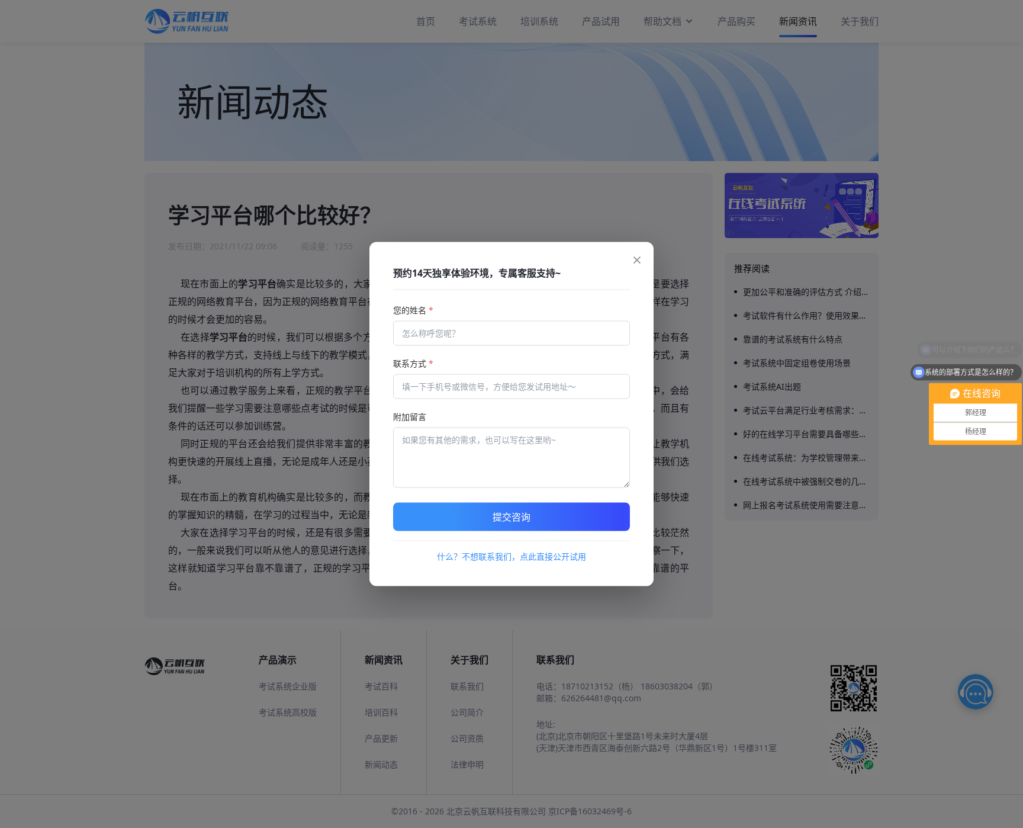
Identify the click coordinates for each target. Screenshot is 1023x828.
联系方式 (413, 363)
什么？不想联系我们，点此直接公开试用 (511, 556)
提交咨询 (511, 517)
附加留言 (409, 416)
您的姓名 (413, 310)
